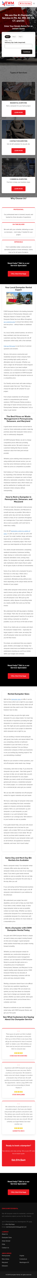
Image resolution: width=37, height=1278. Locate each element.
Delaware (5, 1266)
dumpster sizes (16, 699)
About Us (5, 1234)
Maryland (5, 1262)
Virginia (21, 1255)
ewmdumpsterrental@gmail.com (16, 1227)
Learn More (18, 112)
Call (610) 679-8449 (18, 274)
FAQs (3, 1244)
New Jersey (5, 1259)
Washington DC (24, 1262)
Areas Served (6, 1241)
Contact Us (5, 1247)
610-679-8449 (26, 3)
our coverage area (9, 322)
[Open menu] (34, 3)
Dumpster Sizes (7, 1237)
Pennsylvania (6, 1255)
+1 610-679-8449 (9, 1224)
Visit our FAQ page (9, 346)
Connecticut (23, 1259)
